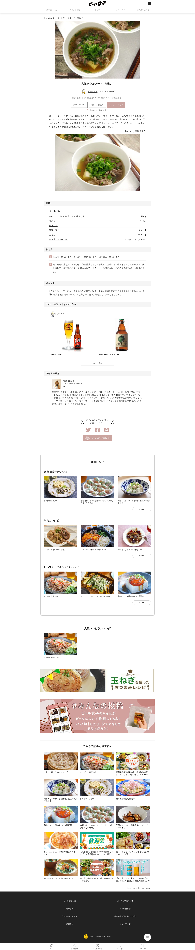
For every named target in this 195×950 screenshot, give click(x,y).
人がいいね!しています (97, 110)
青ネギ (52, 221)
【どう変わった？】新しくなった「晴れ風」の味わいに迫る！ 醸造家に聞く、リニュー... (133, 880)
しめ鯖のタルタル (51, 501)
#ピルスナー (106, 98)
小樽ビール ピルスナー (108, 354)
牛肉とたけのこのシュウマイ (56, 772)
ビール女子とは (70, 901)
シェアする (120, 944)
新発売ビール (51, 10)
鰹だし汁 (53, 225)
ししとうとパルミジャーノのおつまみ (95, 596)
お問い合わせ (125, 909)
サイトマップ (125, 924)
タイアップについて (125, 901)
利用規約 (69, 909)
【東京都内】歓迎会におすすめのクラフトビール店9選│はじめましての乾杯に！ (97, 853)
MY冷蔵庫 (143, 944)
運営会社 (69, 924)
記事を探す (74, 944)
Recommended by (135, 888)
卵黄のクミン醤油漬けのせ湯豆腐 (131, 596)
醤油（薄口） (55, 230)
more (141, 509)
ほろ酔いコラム (143, 10)
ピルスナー (93, 92)
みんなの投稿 (97, 944)
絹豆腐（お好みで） (58, 239)
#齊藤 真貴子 (117, 98)
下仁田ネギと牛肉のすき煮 (54, 550)
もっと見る (97, 363)
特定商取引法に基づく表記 (125, 916)
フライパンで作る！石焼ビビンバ (94, 550)
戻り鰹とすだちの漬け (125, 799)
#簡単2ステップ (93, 98)
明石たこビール (56, 354)
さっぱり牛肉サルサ (51, 596)
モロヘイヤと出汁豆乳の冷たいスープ (59, 878)
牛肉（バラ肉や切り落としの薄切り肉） (68, 216)
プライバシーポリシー (70, 916)
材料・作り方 (79, 105)
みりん (52, 235)
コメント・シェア (116, 105)
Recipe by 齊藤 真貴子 (135, 131)
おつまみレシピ (50, 18)
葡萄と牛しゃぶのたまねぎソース (131, 550)
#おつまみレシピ (79, 98)
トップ (97, 10)
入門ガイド (120, 10)
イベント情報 (74, 10)
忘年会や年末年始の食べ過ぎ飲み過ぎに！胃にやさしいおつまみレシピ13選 (132, 773)
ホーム (51, 944)
